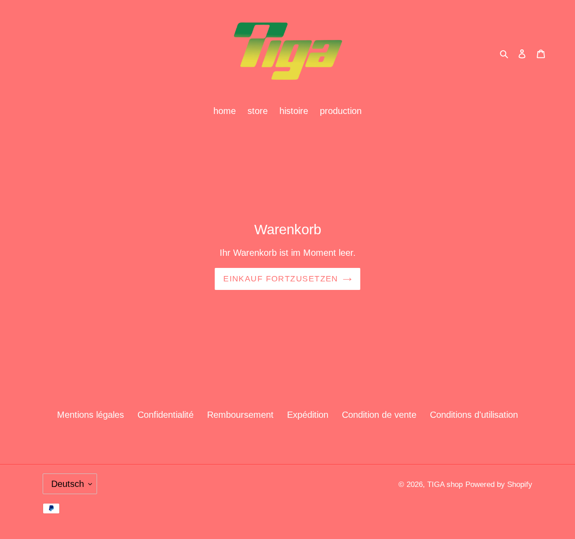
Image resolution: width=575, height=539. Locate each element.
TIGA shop (445, 484)
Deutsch (67, 484)
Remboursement (240, 415)
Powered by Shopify (498, 484)
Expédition (307, 415)
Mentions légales (90, 415)
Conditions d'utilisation (474, 415)
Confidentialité (165, 415)
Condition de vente (379, 415)
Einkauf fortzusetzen (280, 278)
